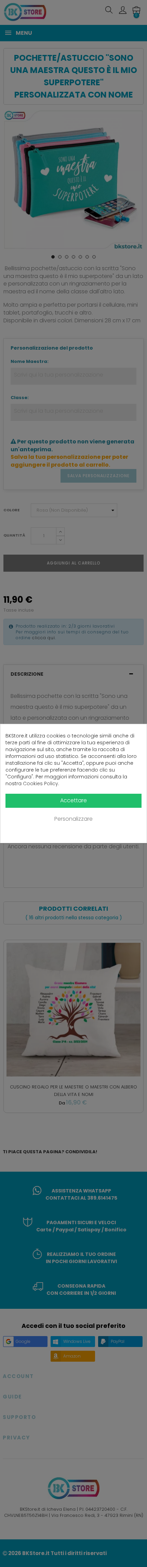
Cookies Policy (40, 783)
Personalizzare (73, 819)
